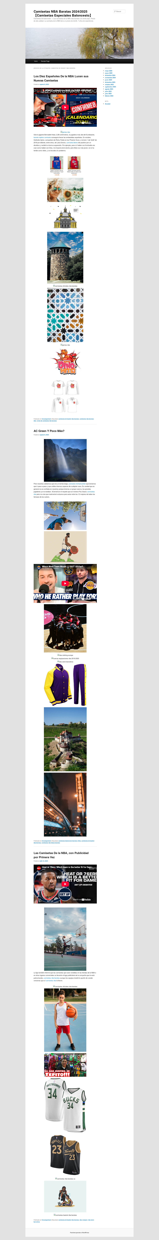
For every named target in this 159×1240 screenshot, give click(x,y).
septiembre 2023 (110, 87)
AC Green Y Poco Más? (49, 431)
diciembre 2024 (110, 75)
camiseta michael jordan (77, 483)
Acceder (107, 104)
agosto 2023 (109, 89)
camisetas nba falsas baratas (51, 843)
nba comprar (84, 1220)
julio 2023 (108, 91)
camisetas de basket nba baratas (68, 419)
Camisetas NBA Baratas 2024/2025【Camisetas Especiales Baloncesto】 (63, 13)
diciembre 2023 (110, 82)
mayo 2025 (108, 71)
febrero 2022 (109, 96)
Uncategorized (46, 419)
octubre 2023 (109, 84)
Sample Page (45, 61)
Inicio (36, 61)
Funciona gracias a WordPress (79, 1233)
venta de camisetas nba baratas (47, 421)
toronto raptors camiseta (42, 137)
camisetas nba (51, 980)
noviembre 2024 (110, 78)
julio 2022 (108, 94)
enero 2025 (108, 73)
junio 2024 (108, 80)
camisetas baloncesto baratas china (69, 841)
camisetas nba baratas (52, 978)
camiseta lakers (72, 142)
